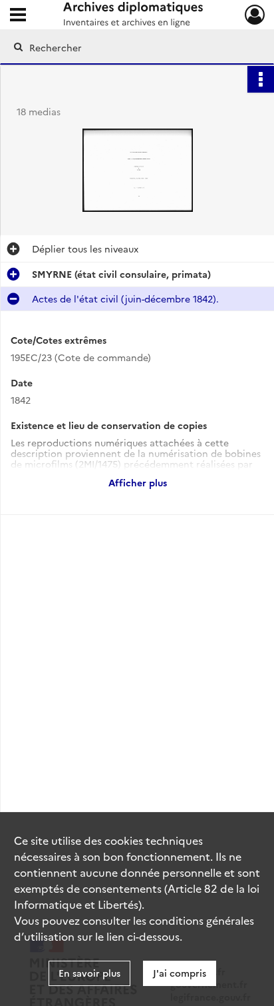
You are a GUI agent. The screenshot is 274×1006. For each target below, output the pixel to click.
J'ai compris (179, 972)
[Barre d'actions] (260, 79)
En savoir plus (89, 972)
